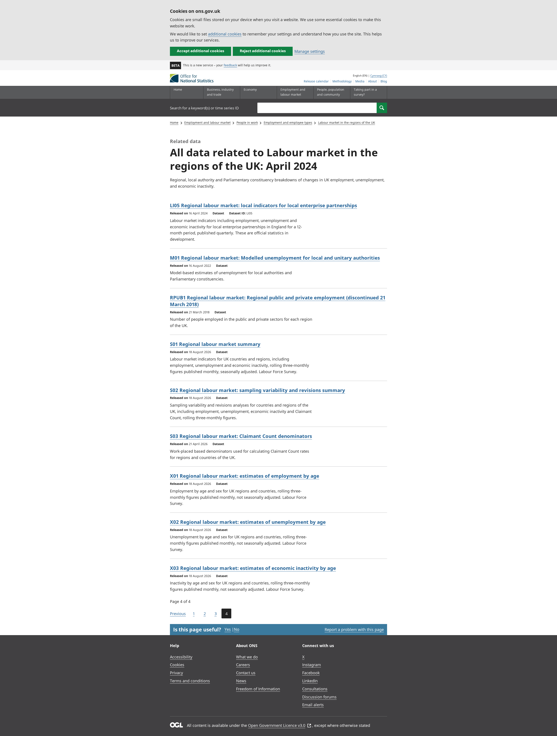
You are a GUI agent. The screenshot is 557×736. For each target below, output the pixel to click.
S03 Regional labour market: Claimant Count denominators (241, 436)
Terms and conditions (190, 680)
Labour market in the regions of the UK (346, 122)
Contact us (245, 672)
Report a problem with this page (354, 629)
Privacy (176, 672)
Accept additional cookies (200, 50)
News (241, 680)
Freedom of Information (258, 688)
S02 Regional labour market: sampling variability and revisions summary (257, 390)
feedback (230, 65)
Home (178, 89)
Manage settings (309, 51)
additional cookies (225, 34)
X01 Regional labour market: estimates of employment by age (244, 475)
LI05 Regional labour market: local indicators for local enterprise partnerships (263, 205)
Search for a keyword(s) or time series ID (204, 107)
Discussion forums (319, 696)
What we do (247, 656)
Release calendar (316, 81)
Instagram (311, 664)
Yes (228, 629)
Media (359, 81)
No (236, 629)
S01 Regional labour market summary (215, 344)
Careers (243, 664)
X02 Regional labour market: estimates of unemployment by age (248, 522)
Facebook (311, 672)
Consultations (314, 688)
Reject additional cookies (263, 50)
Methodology (342, 81)
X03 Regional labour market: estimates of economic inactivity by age (253, 568)
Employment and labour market (207, 122)
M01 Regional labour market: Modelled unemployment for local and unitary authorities (275, 257)
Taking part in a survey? (365, 91)
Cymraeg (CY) (378, 75)
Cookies (177, 664)
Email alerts (313, 704)
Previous (178, 613)
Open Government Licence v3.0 (276, 725)
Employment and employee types (288, 122)
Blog (384, 81)
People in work (247, 122)
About (372, 81)
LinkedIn (310, 680)
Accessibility (181, 656)
